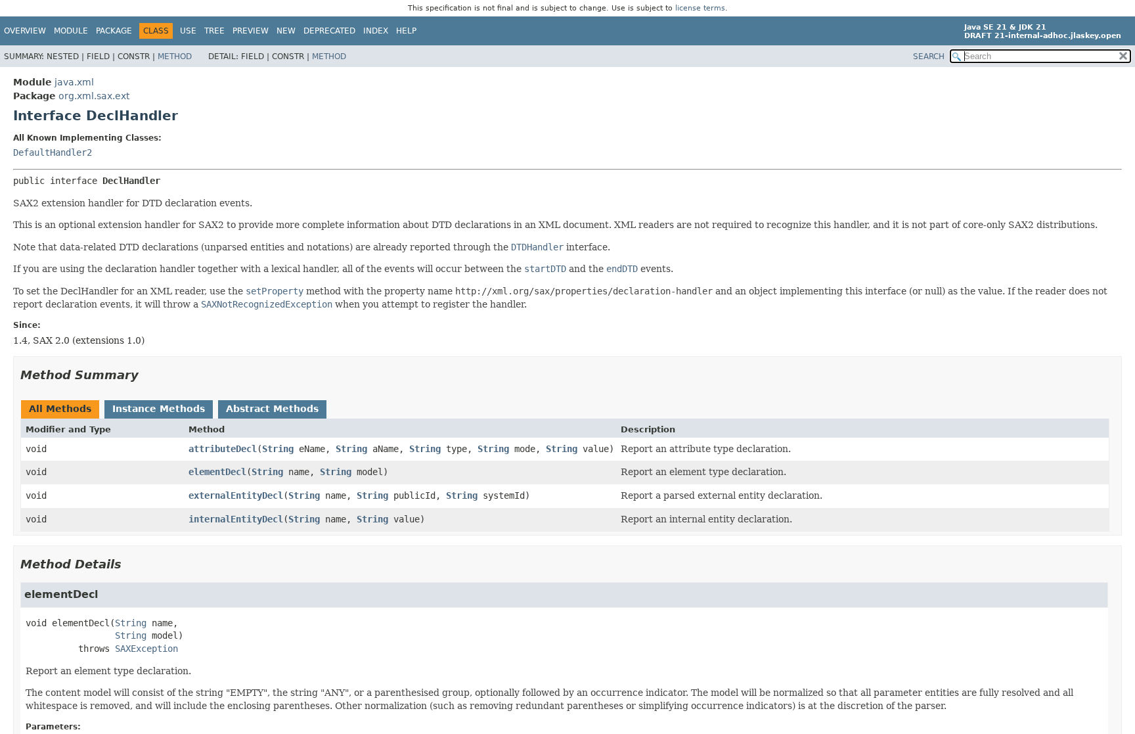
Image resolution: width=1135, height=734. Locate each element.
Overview (25, 30)
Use (188, 30)
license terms (700, 8)
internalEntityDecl (236, 519)
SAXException (146, 648)
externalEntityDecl (236, 495)
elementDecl (217, 472)
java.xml (74, 82)
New (286, 30)
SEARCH (929, 56)
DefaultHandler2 (52, 152)
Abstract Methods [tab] (272, 408)
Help (406, 30)
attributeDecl (223, 449)
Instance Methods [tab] (158, 408)
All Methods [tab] (60, 408)
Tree (214, 30)
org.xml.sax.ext (93, 96)
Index (375, 30)
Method (175, 56)
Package (114, 30)
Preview (251, 30)
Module (71, 30)
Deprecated (329, 30)
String (278, 449)
